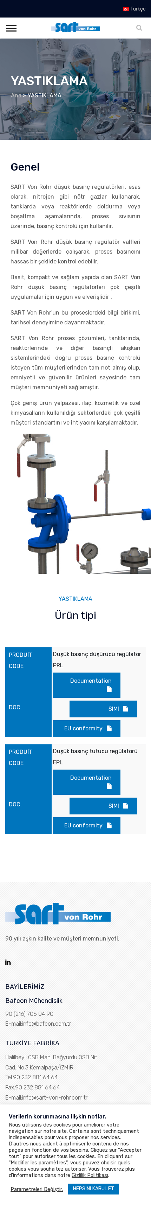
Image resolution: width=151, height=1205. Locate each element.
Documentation (91, 680)
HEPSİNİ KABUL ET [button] (93, 1189)
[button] (11, 27)
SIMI (114, 708)
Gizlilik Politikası (90, 1175)
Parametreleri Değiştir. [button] (37, 1189)
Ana (16, 95)
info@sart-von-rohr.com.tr (54, 1097)
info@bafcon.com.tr (46, 1023)
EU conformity (83, 728)
